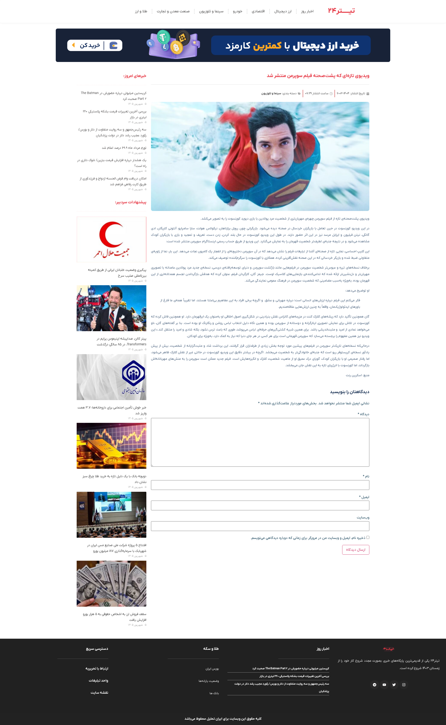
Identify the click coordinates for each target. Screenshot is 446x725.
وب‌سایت (363, 517)
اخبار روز (307, 11)
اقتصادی (258, 11)
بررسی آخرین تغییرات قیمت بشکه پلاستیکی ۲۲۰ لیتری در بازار (294, 676)
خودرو (237, 11)
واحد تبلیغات (98, 680)
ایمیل (364, 497)
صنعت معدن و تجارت (173, 11)
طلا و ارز (141, 11)
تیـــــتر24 (341, 11)
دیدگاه (363, 414)
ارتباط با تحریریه (96, 668)
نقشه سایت (99, 692)
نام (366, 476)
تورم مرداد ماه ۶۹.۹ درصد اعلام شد (124, 148)
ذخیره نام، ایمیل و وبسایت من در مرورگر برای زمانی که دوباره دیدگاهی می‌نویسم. (308, 538)
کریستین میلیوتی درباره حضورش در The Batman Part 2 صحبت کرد (290, 668)
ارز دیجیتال (283, 11)
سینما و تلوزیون (211, 11)
